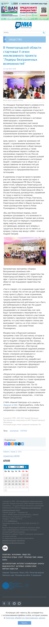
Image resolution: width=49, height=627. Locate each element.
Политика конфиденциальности (13, 543)
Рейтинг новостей (10, 569)
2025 (20, 452)
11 (9, 481)
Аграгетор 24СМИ (11, 456)
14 (20, 481)
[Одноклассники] (12, 443)
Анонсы (41, 564)
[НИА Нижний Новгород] (23, 28)
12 (13, 481)
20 (16, 484)
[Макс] (19, 604)
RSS (27, 572)
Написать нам (8, 575)
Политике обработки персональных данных (25, 618)
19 (13, 484)
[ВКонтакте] (9, 443)
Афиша (40, 557)
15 (23, 481)
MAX (15, 405)
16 (27, 481)
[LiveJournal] (19, 443)
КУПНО (23, 430)
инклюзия (14, 430)
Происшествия (30, 557)
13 (16, 481)
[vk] (4, 604)
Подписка (14, 572)
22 (23, 484)
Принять (24, 623)
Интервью (20, 566)
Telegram (7, 405)
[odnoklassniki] (9, 604)
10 (6, 481)
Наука (4, 560)
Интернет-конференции (27, 564)
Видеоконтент (8, 566)
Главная (6, 452)
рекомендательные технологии (13, 540)
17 (6, 484)
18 (9, 484)
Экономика (16, 554)
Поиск (21, 572)
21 (20, 484)
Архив (13, 452)
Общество (26, 554)
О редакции (36, 575)
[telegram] (14, 604)
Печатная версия (36, 572)
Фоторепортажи (9, 564)
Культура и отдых (9, 557)
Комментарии (30, 566)
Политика (6, 554)
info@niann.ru (12, 521)
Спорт (20, 557)
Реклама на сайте (22, 575)
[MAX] (5, 443)
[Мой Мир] (15, 443)
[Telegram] (22, 443)
